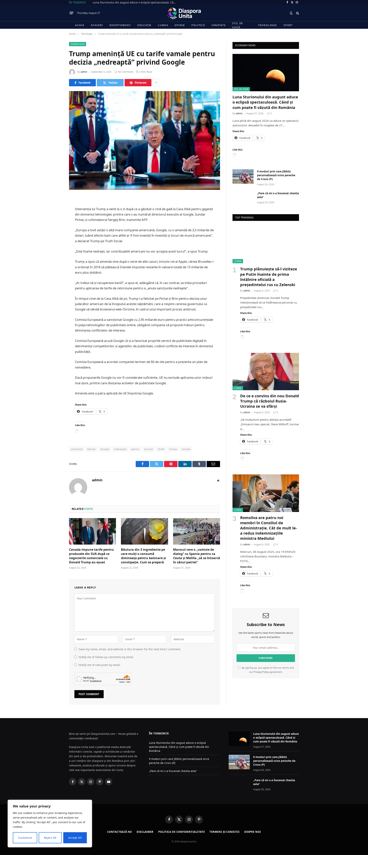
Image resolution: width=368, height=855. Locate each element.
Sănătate (219, 25)
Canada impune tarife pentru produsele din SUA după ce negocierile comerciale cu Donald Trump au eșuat (91, 556)
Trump (173, 449)
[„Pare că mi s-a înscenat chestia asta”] (243, 198)
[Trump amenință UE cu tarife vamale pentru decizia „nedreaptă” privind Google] (144, 140)
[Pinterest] (55, 238)
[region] (50, 823)
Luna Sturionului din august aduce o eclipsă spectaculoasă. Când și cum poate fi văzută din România (136, 2)
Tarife (161, 449)
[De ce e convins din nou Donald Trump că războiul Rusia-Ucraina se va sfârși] (265, 371)
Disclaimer (145, 832)
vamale (186, 449)
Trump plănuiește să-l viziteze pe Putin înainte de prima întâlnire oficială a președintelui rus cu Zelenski (268, 276)
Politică (198, 25)
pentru (135, 449)
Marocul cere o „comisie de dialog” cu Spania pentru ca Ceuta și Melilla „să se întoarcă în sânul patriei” (196, 556)
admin (83, 71)
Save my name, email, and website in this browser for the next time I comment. (130, 649)
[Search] (297, 13)
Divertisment (120, 25)
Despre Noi (252, 832)
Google (104, 449)
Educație (144, 25)
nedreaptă (120, 449)
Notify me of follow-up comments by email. (106, 657)
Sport (288, 25)
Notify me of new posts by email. (100, 665)
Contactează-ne (119, 832)
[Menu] (71, 13)
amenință (76, 449)
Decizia (91, 449)
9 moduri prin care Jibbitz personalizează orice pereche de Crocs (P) (276, 175)
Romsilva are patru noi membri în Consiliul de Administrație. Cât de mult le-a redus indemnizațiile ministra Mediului (268, 528)
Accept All (75, 837)
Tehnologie (267, 25)
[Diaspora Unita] (184, 13)
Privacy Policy (261, 672)
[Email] (55, 248)
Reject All (50, 837)
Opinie (180, 25)
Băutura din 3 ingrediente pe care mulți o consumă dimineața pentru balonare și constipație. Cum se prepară (143, 556)
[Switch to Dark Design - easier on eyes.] (291, 13)
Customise (25, 837)
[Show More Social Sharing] (156, 82)
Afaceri (97, 25)
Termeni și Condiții (224, 832)
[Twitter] (55, 218)
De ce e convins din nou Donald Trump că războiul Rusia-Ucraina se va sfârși (269, 401)
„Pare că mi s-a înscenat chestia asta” (278, 195)
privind (148, 449)
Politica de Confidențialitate (181, 832)
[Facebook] (55, 209)
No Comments (125, 71)
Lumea (163, 25)
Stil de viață (237, 25)
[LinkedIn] (55, 228)
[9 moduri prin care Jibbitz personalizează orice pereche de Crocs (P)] (243, 176)
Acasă (79, 25)
